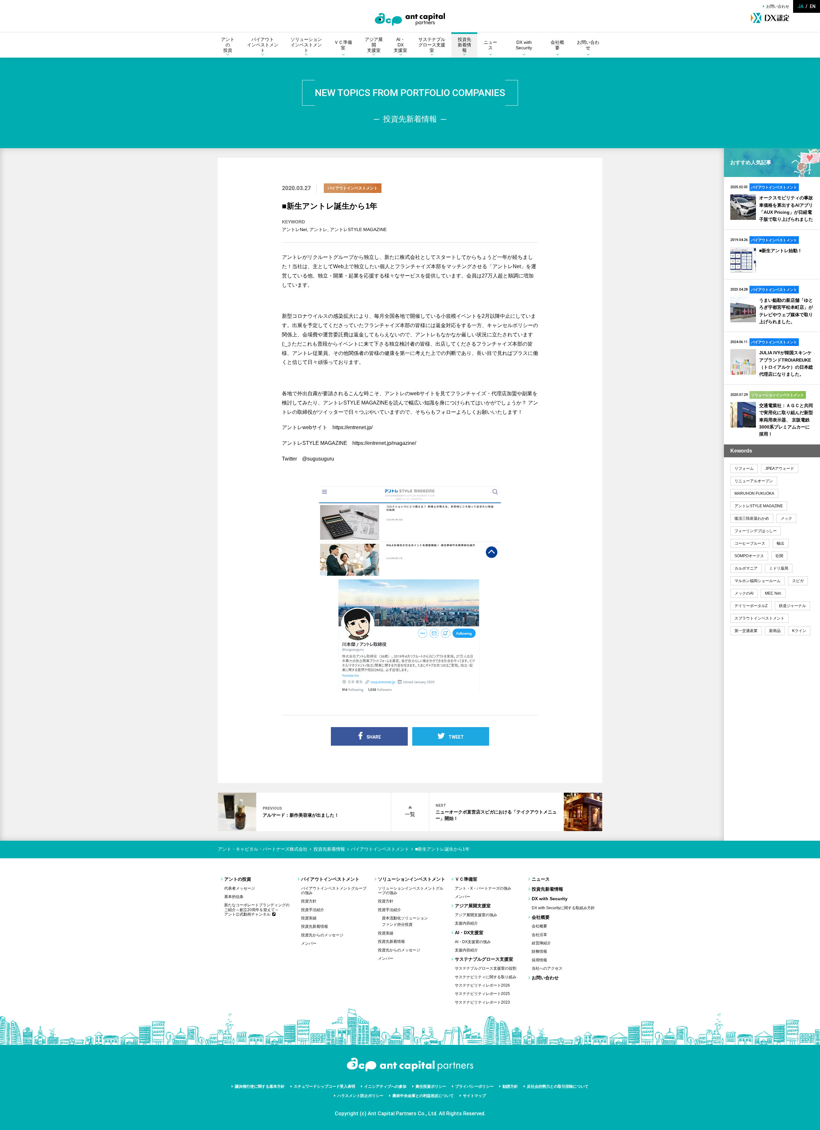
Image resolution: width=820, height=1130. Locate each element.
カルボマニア (746, 568)
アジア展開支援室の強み (476, 915)
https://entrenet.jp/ (352, 427)
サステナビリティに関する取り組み (485, 977)
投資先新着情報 (314, 926)
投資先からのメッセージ (322, 935)
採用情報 (539, 960)
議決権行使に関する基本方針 (260, 1086)
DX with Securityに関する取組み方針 (563, 908)
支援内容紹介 (466, 923)
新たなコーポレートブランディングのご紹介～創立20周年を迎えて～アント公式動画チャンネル (257, 910)
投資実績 (308, 918)
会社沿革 (539, 935)
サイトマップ (474, 1096)
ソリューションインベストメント (777, 395)
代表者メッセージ (239, 888)
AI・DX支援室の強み (473, 942)
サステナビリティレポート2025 (482, 993)
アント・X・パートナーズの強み (483, 888)
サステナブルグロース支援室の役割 (485, 968)
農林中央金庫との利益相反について (423, 1096)
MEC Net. (773, 593)
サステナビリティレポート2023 (482, 1002)
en (813, 6)
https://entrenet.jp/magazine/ (384, 443)
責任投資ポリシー (430, 1086)
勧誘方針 (510, 1086)
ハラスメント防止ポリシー (360, 1096)
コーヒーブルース (749, 543)
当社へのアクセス (547, 968)
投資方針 (308, 901)
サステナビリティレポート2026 (482, 985)
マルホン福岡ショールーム (757, 581)
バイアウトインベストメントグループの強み (333, 890)
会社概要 (539, 926)
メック (786, 518)
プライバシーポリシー (474, 1086)
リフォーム (744, 468)
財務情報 (539, 951)
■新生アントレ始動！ (780, 250)
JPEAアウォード (779, 468)
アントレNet (294, 229)
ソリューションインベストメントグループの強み (410, 890)
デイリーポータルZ (750, 606)
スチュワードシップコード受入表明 (324, 1086)
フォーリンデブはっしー (755, 531)
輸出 (780, 543)
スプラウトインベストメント (759, 618)
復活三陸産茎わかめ (751, 518)
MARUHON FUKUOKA (754, 493)
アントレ (318, 229)
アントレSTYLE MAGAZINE (358, 229)
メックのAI (743, 593)
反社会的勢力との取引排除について (557, 1086)
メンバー (308, 943)
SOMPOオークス (749, 556)
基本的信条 (233, 896)
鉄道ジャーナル (792, 606)
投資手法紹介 (312, 910)
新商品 (775, 631)
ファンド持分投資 (397, 924)
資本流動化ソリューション (405, 918)
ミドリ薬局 (778, 568)
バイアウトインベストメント (353, 188)
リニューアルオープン (753, 481)
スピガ (798, 581)
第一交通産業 (746, 631)
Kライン (799, 631)
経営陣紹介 (541, 943)
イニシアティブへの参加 (385, 1086)
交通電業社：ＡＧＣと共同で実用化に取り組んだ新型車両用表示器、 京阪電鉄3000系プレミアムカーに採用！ (786, 420)
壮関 (779, 556)
